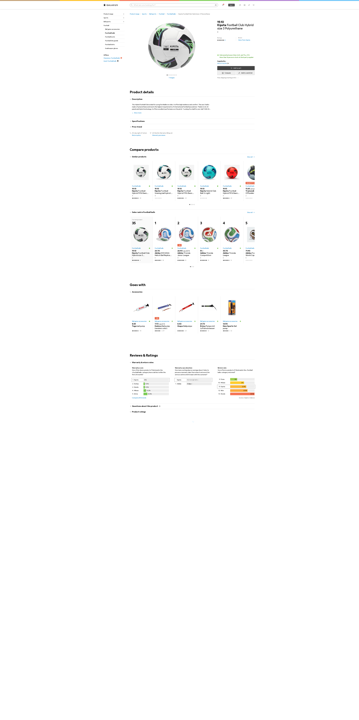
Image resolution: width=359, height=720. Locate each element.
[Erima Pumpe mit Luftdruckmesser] (209, 315)
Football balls (110, 33)
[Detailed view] (150, 387)
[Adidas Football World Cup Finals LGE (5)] (254, 240)
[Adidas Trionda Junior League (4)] (186, 240)
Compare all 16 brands (139, 398)
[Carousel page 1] (189, 204)
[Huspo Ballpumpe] (186, 315)
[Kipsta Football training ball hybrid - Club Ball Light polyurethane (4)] (163, 181)
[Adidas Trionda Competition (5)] (209, 240)
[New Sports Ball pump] (232, 315)
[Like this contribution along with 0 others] (245, 455)
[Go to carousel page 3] (192, 204)
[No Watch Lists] (249, 5)
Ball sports (107, 22)
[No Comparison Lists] (244, 5)
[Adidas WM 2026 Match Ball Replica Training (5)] (163, 240)
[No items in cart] (253, 5)
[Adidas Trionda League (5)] (232, 240)
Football (106, 25)
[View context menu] (241, 454)
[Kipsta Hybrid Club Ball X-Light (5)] (209, 181)
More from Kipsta (244, 39)
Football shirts (110, 45)
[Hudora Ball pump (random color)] (163, 315)
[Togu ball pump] (141, 315)
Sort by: (134, 448)
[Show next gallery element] (214, 46)
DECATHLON (221, 63)
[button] (236, 56)
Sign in (231, 5)
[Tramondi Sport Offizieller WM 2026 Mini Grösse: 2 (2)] (254, 181)
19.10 (220, 22)
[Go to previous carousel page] (133, 181)
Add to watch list (247, 73)
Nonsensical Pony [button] (143, 454)
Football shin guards (111, 41)
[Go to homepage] (111, 5)
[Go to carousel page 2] (191, 204)
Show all (249, 157)
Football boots (110, 37)
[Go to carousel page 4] (194, 204)
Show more (137, 113)
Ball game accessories (112, 29)
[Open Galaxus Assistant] (240, 5)
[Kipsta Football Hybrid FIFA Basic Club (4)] (141, 181)
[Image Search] (216, 5)
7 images (172, 78)
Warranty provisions (158, 135)
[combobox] (142, 448)
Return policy (136, 135)
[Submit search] (132, 5)
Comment (137, 466)
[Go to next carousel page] (251, 181)
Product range (108, 14)
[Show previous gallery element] (129, 46)
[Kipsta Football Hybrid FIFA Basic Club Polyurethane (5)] (186, 181)
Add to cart (237, 68)
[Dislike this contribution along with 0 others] (253, 455)
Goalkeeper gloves (111, 48)
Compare (228, 73)
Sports (106, 18)
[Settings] (222, 5)
